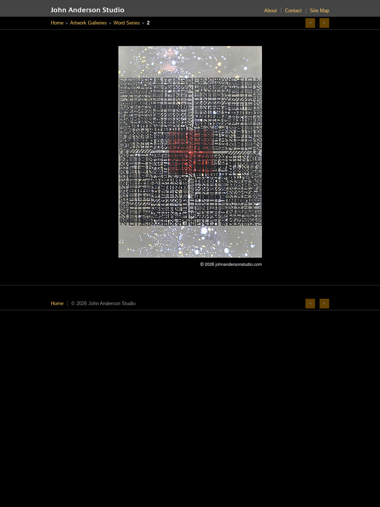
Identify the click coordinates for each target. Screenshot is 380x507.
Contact (293, 10)
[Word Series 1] (310, 23)
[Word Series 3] (324, 23)
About (270, 10)
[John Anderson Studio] (87, 10)
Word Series (127, 23)
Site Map (319, 10)
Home (57, 23)
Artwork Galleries (88, 23)
